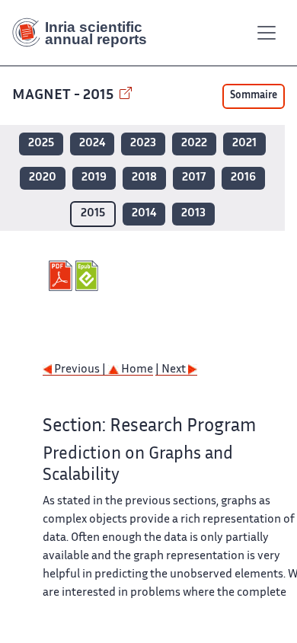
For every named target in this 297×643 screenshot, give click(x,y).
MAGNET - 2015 (64, 95)
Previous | (80, 370)
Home (136, 370)
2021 (244, 144)
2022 (194, 144)
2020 (42, 178)
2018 (144, 178)
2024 (92, 144)
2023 (143, 144)
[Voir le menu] (266, 33)
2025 (41, 144)
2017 (194, 178)
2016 (243, 178)
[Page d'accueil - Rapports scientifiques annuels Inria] (85, 32)
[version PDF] (62, 276)
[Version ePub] (88, 276)
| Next (171, 370)
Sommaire (253, 96)
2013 (193, 214)
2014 (144, 214)
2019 (94, 178)
